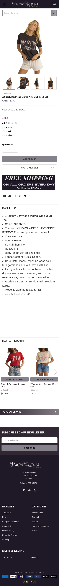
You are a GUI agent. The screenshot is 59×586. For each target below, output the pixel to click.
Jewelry (35, 530)
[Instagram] (35, 490)
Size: (9, 123)
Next (56, 372)
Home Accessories (40, 526)
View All (34, 557)
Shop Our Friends (9, 535)
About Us (6, 513)
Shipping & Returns (10, 522)
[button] (29, 167)
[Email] (9, 196)
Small (8, 131)
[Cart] (55, 4)
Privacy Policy (8, 530)
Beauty (35, 522)
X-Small (9, 127)
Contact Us (7, 526)
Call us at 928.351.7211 (29, 483)
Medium (9, 135)
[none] (29, 46)
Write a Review (8, 101)
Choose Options (14, 379)
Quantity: (7, 145)
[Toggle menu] (4, 4)
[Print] (15, 196)
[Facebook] (4, 196)
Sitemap (6, 539)
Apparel (35, 517)
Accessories (37, 513)
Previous (3, 372)
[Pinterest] (25, 196)
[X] (20, 196)
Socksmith (7, 557)
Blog (4, 517)
